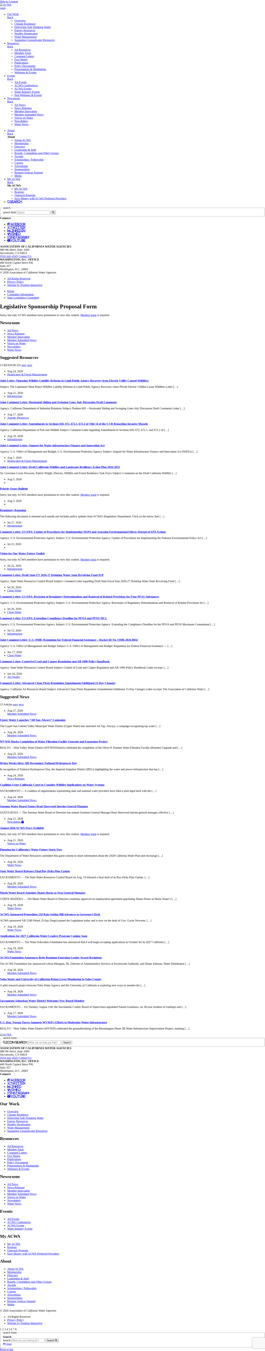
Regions (19, 192)
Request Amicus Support (28, 172)
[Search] (53, 212)
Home (10, 291)
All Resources (22, 49)
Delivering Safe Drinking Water (32, 27)
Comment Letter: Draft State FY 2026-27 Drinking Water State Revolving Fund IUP (51, 575)
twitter (17, 227)
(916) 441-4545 (9, 256)
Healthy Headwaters (26, 33)
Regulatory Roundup (13, 510)
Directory (19, 146)
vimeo (15, 233)
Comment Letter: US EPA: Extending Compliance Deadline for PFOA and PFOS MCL (53, 618)
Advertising (21, 166)
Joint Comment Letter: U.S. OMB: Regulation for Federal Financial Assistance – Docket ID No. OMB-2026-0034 (69, 639)
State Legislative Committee (23, 297)
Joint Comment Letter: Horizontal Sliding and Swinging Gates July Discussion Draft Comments (58, 402)
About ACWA (22, 140)
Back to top (6, 1349)
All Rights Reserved (18, 278)
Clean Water (14, 590)
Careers (18, 162)
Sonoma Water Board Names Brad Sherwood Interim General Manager (44, 806)
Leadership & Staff (25, 149)
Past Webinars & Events (28, 95)
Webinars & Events (25, 72)
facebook (17, 224)
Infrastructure (14, 396)
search (16, 201)
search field (9, 212)
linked (15, 1086)
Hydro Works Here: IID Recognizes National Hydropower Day (38, 763)
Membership (21, 143)
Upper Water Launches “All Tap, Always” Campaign (32, 719)
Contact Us (25, 256)
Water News (21, 124)
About (10, 130)
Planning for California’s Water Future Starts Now (31, 849)
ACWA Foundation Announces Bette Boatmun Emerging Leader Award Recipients (51, 957)
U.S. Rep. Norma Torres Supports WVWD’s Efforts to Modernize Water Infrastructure (53, 1022)
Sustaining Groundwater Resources (34, 40)
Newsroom (13, 98)
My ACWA (13, 179)
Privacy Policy (15, 281)
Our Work (13, 14)
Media (18, 175)
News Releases (23, 108)
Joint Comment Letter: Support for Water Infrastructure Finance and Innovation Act (52, 445)
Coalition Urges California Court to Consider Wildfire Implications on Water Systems (52, 784)
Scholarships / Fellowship (29, 159)
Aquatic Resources (18, 417)
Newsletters (21, 121)
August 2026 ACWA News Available (22, 828)
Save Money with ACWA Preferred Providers (40, 198)
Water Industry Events (27, 91)
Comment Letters (24, 56)
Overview (20, 20)
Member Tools (22, 53)
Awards (18, 156)
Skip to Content (9, 1)
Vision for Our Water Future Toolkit (22, 553)
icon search (16, 1042)
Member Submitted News (29, 114)
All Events (20, 82)
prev (23, 365)
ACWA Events (22, 88)
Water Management (25, 36)
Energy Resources (24, 30)
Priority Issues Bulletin (14, 488)
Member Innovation (25, 111)
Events (11, 75)
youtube (18, 240)
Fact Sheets (20, 59)
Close (8, 1343)
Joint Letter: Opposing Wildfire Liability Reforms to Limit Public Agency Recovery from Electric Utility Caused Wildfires (74, 380)
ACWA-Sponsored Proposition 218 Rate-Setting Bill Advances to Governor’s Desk (50, 914)
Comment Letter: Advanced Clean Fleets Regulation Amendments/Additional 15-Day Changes (57, 683)
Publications (21, 62)
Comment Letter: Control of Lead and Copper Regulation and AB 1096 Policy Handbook (55, 661)
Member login (88, 315)
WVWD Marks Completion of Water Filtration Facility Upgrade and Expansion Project (53, 741)
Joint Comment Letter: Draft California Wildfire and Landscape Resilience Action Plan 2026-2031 (60, 467)
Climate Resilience (25, 23)
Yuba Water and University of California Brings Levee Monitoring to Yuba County (50, 979)
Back (10, 17)
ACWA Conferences (26, 85)
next (29, 365)
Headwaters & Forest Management (27, 374)
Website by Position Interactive (24, 285)
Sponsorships (22, 169)
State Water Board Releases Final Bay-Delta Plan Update (35, 871)
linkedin (17, 230)
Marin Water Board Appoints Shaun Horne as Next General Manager (42, 892)
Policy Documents (24, 66)
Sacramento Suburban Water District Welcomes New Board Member (42, 1000)
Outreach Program (24, 195)
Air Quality (13, 676)
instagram (19, 237)
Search (7, 1340)
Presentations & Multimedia (30, 69)
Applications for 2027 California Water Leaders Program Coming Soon (43, 936)
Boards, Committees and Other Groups (36, 153)
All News (19, 104)
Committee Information (20, 294)
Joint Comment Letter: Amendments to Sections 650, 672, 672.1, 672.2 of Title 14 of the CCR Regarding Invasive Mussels (74, 423)
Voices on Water (23, 117)
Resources (13, 43)
